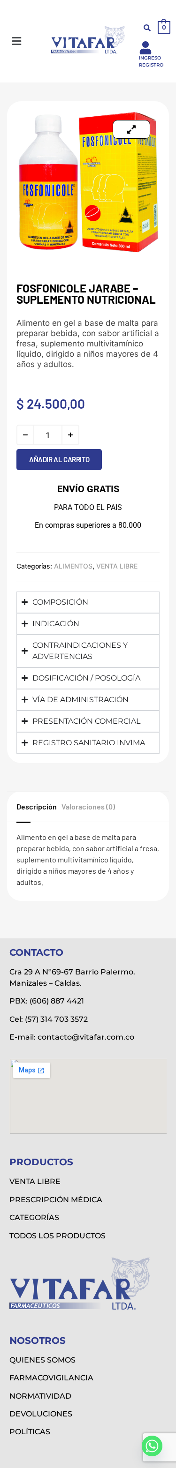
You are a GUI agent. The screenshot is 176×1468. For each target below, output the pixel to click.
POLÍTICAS (29, 1431)
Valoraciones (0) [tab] (88, 806)
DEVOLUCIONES (40, 1413)
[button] (16, 41)
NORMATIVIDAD (40, 1396)
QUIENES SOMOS (42, 1360)
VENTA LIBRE (117, 566)
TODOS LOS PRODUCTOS (57, 1235)
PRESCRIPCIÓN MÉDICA (55, 1199)
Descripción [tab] (36, 806)
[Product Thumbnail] (131, 129)
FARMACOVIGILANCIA (51, 1377)
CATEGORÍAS (34, 1217)
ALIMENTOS (73, 566)
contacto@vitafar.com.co (86, 1037)
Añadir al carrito (59, 459)
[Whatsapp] (152, 1446)
